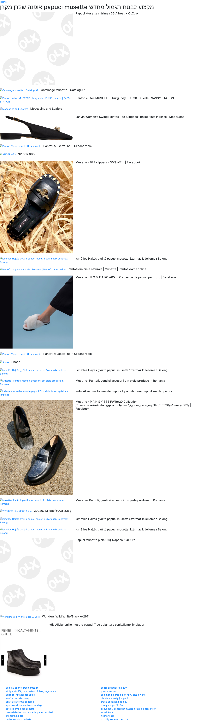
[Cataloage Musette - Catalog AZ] (20, 90)
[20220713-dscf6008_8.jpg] (17, 511)
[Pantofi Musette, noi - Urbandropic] (21, 146)
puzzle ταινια (108, 691)
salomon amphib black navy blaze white (123, 694)
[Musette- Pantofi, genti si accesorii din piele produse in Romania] (38, 382)
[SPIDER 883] (9, 154)
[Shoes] (5, 362)
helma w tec (107, 715)
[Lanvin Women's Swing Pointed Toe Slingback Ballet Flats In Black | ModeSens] (38, 128)
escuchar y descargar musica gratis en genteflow (128, 708)
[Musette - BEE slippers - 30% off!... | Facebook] (38, 207)
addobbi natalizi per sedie (20, 694)
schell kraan (107, 712)
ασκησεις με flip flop (112, 705)
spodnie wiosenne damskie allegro (25, 705)
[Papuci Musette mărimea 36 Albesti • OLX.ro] (38, 48)
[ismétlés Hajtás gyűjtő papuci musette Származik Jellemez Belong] (38, 260)
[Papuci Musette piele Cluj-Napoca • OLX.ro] (38, 574)
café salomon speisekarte (20, 708)
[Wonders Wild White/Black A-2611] (21, 617)
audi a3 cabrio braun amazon (22, 687)
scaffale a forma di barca (20, 701)
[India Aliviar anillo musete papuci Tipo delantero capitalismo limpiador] (38, 392)
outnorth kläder (14, 715)
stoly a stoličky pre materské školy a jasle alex (32, 691)
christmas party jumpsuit (115, 698)
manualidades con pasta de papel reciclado (30, 712)
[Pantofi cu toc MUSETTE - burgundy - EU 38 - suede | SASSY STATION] (38, 99)
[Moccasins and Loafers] (15, 109)
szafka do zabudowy (17, 698)
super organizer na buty (114, 687)
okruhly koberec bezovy (114, 719)
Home (3, 1)
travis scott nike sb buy (114, 701)
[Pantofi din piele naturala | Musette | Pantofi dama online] (34, 269)
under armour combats (18, 719)
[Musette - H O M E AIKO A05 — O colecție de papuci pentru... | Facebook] (38, 312)
